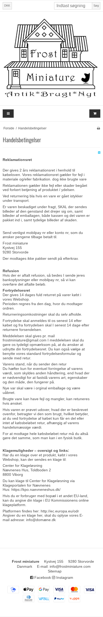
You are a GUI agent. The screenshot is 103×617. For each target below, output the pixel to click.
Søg (96, 5)
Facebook (42, 577)
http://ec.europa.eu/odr (60, 511)
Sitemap (55, 571)
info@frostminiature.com (70, 566)
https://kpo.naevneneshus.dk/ (35, 489)
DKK (7, 5)
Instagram (64, 577)
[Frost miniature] (51, 58)
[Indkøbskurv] (94, 113)
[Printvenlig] (98, 128)
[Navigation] (8, 113)
